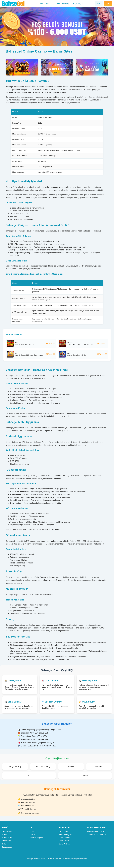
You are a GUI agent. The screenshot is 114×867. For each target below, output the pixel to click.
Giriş (108, 3)
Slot (58, 3)
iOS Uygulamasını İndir (95, 831)
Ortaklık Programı (37, 838)
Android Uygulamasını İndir (97, 834)
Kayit (99, 3)
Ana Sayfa (40, 3)
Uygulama (50, 3)
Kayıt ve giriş (78, 3)
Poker (4, 844)
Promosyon (66, 3)
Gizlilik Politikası (64, 838)
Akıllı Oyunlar (7, 841)
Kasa (32, 831)
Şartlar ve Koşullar (65, 834)
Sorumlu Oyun (64, 841)
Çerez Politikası (64, 844)
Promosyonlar (7, 847)
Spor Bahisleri (7, 831)
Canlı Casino (7, 838)
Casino (4, 834)
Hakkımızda (63, 831)
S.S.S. (33, 834)
